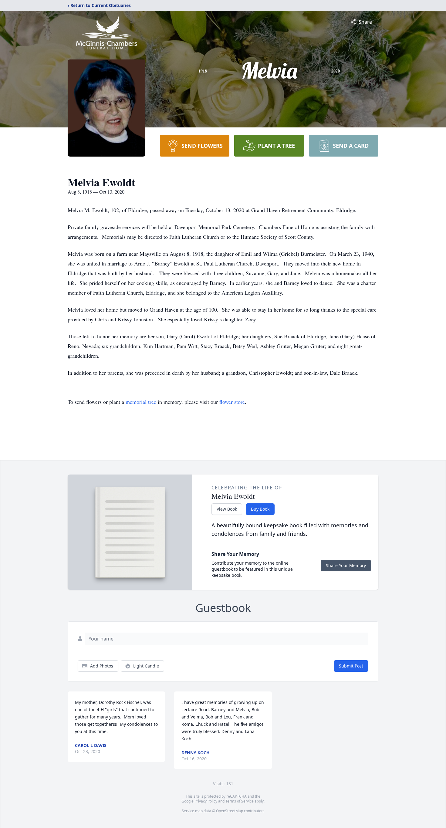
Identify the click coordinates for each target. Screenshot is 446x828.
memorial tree (141, 401)
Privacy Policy (205, 801)
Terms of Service (239, 801)
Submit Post (351, 666)
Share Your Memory (346, 565)
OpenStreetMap (229, 810)
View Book (227, 509)
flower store (232, 401)
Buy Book (260, 509)
